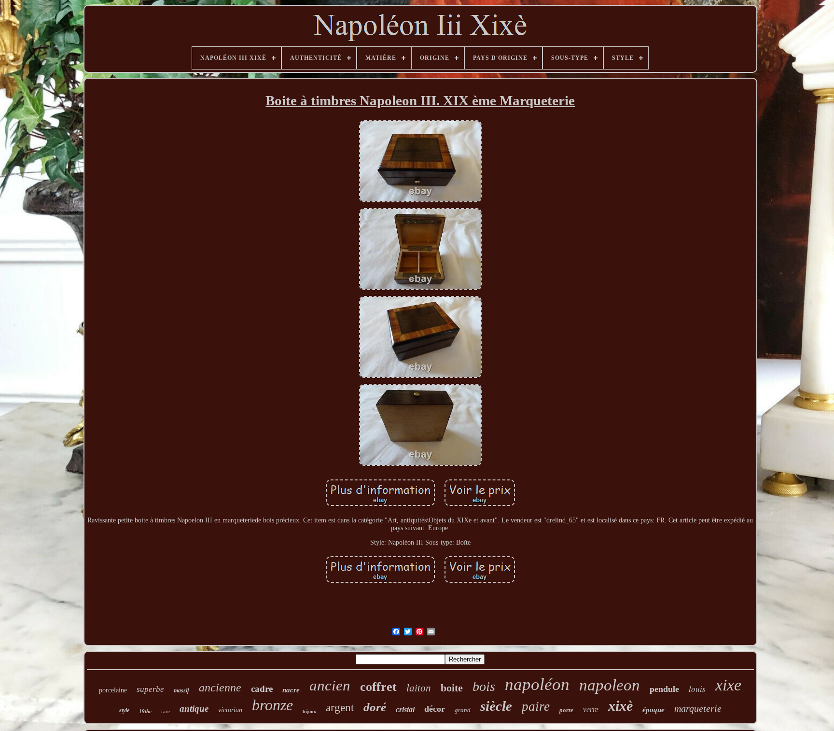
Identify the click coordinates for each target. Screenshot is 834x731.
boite (452, 688)
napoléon (537, 684)
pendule (664, 689)
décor (434, 709)
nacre (291, 690)
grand (463, 710)
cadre (262, 689)
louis (697, 688)
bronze (272, 705)
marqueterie (698, 708)
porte (566, 710)
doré (374, 707)
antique (194, 708)
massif (181, 690)
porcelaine (113, 690)
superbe (150, 689)
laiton (418, 688)
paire (536, 706)
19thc (145, 711)
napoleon (609, 685)
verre (590, 709)
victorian (230, 710)
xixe (728, 685)
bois (484, 686)
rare (165, 711)
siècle (496, 706)
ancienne (220, 687)
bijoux (309, 711)
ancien (329, 685)
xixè (620, 706)
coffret (378, 687)
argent (340, 708)
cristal (405, 709)
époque (653, 710)
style (124, 710)
